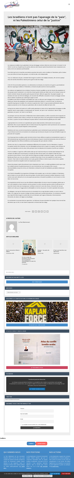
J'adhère (31, 443)
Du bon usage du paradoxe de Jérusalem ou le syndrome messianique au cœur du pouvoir (29, 260)
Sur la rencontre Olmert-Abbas (13, 250)
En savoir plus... (55, 466)
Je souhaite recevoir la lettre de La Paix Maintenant (34, 424)
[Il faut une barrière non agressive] (60, 244)
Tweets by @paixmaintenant (12, 399)
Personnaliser (27, 476)
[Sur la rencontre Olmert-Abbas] (13, 244)
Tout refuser (66, 473)
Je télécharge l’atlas (37, 367)
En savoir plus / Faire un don (37, 325)
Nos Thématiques (37, 282)
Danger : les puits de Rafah (43, 250)
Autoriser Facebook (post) (37, 389)
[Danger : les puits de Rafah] (45, 244)
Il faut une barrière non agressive (59, 250)
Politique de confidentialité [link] (43, 476)
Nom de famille (24, 413)
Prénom (22, 408)
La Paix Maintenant (24, 222)
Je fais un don (41, 443)
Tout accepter (55, 473)
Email (21, 419)
